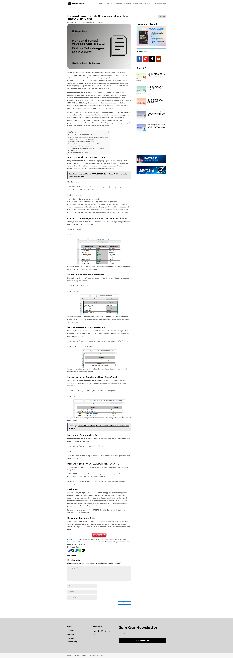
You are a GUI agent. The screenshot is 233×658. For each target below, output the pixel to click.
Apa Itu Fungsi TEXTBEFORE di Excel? (82, 135)
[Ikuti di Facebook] (139, 59)
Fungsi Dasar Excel (88, 22)
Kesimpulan (74, 150)
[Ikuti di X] (109, 631)
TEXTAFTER (73, 476)
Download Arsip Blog (159, 3)
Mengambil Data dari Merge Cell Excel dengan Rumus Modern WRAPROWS (155, 101)
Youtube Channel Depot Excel (77, 542)
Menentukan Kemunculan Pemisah (82, 139)
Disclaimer (127, 3)
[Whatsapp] (79, 550)
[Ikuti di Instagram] (146, 59)
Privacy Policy (137, 3)
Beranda (101, 3)
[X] (72, 550)
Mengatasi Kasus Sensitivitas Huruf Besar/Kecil (85, 144)
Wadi (71, 22)
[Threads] (83, 550)
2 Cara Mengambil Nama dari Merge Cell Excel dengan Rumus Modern (155, 87)
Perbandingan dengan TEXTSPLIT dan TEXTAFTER (87, 148)
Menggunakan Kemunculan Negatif (82, 141)
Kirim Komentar (124, 603)
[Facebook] (69, 550)
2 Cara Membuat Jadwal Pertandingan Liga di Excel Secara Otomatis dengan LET (156, 114)
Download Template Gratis (79, 152)
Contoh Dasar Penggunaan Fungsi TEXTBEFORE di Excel (89, 137)
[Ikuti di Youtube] (158, 59)
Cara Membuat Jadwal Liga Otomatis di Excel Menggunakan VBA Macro (156, 126)
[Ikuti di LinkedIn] (94, 634)
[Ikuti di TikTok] (152, 59)
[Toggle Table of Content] (106, 132)
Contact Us (118, 3)
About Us (109, 3)
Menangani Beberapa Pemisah (80, 146)
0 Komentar (99, 22)
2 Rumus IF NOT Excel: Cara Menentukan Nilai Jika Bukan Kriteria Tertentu (156, 75)
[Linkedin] (76, 550)
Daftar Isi (147, 3)
